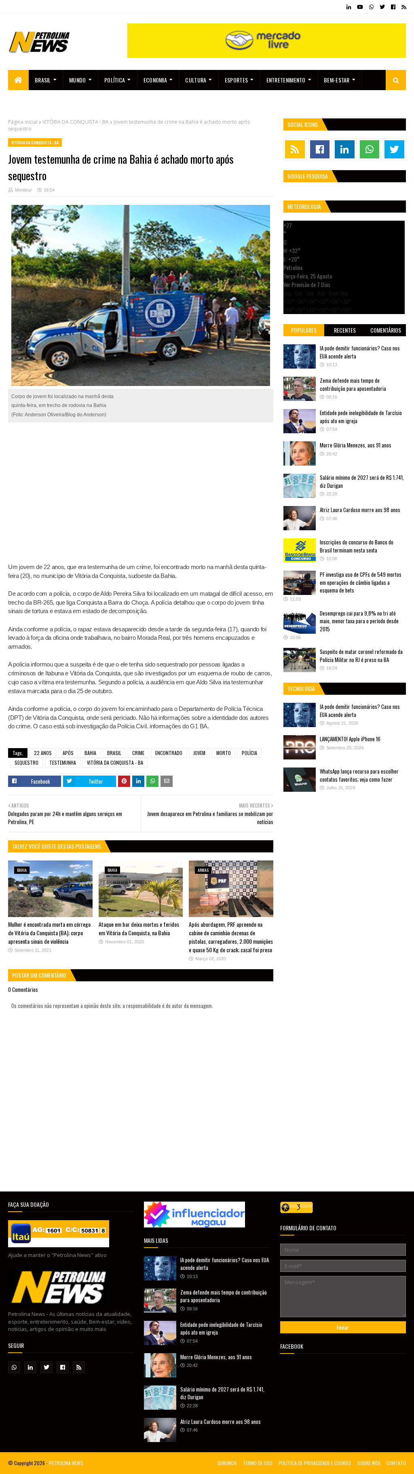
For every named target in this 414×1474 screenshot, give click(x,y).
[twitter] (382, 7)
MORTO (223, 752)
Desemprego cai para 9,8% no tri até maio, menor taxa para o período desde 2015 (359, 621)
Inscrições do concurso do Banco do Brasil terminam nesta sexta (356, 546)
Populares (304, 330)
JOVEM (199, 752)
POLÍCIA (249, 752)
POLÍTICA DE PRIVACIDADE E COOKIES (315, 1462)
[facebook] (393, 7)
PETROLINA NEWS (66, 1462)
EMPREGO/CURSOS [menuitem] (35, 100)
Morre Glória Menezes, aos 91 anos (355, 445)
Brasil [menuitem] (43, 80)
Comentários (385, 330)
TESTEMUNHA (62, 762)
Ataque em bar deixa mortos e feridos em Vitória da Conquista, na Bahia (139, 928)
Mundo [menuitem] (77, 80)
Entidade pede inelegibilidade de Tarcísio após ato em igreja (361, 417)
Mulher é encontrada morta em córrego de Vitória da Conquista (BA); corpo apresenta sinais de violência (49, 932)
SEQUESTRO (26, 762)
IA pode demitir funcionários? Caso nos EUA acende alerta (360, 352)
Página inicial (23, 121)
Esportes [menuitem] (236, 80)
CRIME (138, 752)
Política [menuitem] (114, 80)
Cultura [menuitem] (195, 80)
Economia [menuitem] (155, 80)
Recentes (345, 330)
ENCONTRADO (168, 752)
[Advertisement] (140, 488)
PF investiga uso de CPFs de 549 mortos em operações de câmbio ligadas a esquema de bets (360, 582)
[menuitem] (18, 80)
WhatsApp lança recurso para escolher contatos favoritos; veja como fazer (359, 775)
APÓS (68, 752)
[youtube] (360, 7)
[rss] (402, 7)
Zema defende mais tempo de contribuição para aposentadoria (353, 384)
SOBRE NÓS (368, 1462)
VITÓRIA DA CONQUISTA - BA (75, 121)
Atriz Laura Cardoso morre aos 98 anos (360, 510)
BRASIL (114, 752)
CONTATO (396, 1462)
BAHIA (90, 752)
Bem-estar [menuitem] (337, 80)
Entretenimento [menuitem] (286, 80)
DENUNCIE (227, 1462)
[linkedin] (348, 7)
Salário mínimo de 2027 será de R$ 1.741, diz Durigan (362, 481)
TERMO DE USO (257, 1462)
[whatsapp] (371, 7)
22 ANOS (43, 752)
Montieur (23, 190)
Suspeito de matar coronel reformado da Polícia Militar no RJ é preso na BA (361, 655)
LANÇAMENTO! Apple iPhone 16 (350, 739)
